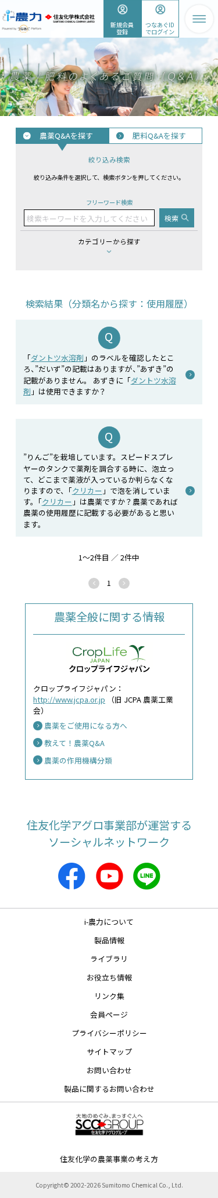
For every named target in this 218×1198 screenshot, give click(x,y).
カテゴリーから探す (109, 241)
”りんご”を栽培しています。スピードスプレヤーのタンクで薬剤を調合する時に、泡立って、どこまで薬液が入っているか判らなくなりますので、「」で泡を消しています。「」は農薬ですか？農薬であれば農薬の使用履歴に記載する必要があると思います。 (100, 490)
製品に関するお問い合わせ (109, 1088)
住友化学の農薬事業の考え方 (109, 1158)
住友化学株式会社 (70, 18)
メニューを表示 (199, 19)
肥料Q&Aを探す (159, 135)
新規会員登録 (122, 27)
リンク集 (109, 995)
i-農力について (109, 921)
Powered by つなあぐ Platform (22, 29)
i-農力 (22, 12)
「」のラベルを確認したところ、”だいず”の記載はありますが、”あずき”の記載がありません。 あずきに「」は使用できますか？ (99, 374)
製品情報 (109, 940)
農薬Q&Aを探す (66, 135)
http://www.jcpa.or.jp (69, 699)
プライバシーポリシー (109, 1032)
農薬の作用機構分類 (78, 760)
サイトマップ (109, 1051)
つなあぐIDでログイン (159, 27)
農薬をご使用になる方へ (85, 725)
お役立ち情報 (109, 977)
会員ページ (109, 1014)
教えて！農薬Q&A (74, 742)
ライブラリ (109, 958)
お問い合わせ (109, 1070)
